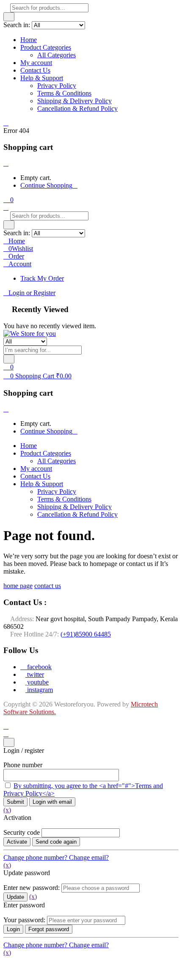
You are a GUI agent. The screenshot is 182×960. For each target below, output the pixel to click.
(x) (7, 810)
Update (15, 897)
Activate (17, 842)
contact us (47, 585)
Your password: (24, 919)
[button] (8, 199)
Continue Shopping (46, 185)
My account (36, 62)
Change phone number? (36, 857)
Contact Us (35, 70)
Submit (15, 802)
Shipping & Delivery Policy (74, 100)
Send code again (56, 842)
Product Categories (45, 47)
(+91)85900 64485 (86, 634)
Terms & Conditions (64, 93)
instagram (39, 689)
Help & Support (41, 78)
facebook (38, 666)
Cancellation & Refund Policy (77, 108)
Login (13, 929)
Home (28, 39)
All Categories (56, 55)
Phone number (22, 765)
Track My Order (42, 278)
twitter (34, 674)
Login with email (52, 802)
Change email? (89, 857)
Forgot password (48, 929)
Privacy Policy (56, 85)
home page (18, 585)
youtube (37, 682)
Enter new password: (31, 887)
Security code (21, 832)
